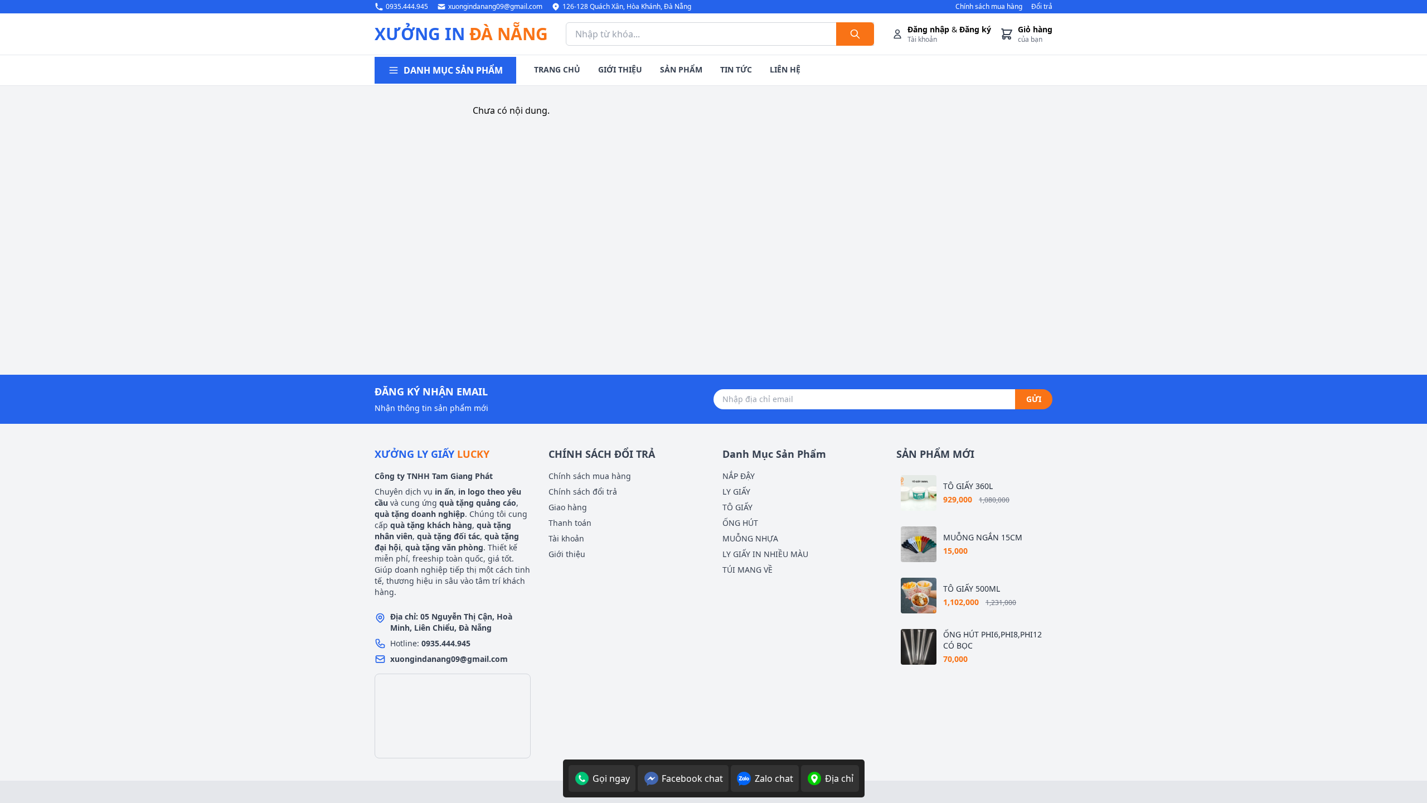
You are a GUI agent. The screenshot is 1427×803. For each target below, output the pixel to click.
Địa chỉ (839, 778)
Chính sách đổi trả (583, 491)
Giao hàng (568, 507)
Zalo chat (774, 778)
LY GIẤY (736, 491)
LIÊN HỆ (785, 69)
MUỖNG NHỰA (750, 538)
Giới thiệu (567, 554)
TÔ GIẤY (737, 507)
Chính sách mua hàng (988, 6)
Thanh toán (570, 522)
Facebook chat (692, 778)
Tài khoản (566, 538)
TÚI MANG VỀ (747, 569)
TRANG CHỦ (557, 69)
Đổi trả (1041, 6)
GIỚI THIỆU (620, 69)
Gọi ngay (611, 778)
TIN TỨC (736, 69)
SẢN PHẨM (681, 69)
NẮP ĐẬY (738, 476)
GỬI (1033, 399)
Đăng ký (975, 29)
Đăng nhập (928, 29)
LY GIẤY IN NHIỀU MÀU (765, 554)
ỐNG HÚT (740, 522)
